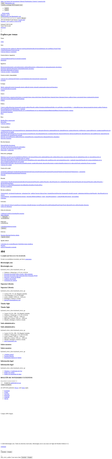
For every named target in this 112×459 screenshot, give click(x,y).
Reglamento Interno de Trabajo (12, 357)
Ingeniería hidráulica (6, 68)
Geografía (13, 89)
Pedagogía (3, 163)
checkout (3, 27)
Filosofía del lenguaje (82, 182)
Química (16, 70)
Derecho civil (77, 130)
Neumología (48, 171)
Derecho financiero (59, 133)
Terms (23, 388)
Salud (60, 163)
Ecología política (24, 87)
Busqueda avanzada (10, 247)
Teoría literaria (67, 205)
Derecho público (15, 137)
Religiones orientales (12, 110)
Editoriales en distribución (5, 217)
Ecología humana (14, 87)
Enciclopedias (13, 213)
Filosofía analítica (39, 182)
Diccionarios (20, 213)
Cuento (15, 205)
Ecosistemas (41, 87)
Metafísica (26, 185)
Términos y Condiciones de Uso (13, 371)
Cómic (2, 50)
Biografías (3, 122)
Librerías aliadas (14, 235)
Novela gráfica (75, 205)
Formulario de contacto (10, 280)
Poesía (8, 163)
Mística (57, 110)
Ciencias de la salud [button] (6, 165)
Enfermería (20, 171)
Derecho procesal (5, 137)
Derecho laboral (81, 133)
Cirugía (15, 171)
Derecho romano (33, 137)
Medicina (34, 196)
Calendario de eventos (7, 244)
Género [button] (3, 90)
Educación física (16, 160)
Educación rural (46, 160)
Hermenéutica (9, 183)
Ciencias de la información (8, 79)
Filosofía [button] (3, 175)
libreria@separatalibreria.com (12, 300)
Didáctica (20, 157)
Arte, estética (31, 193)
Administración (27, 79)
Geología (17, 58)
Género (3, 196)
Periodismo (21, 99)
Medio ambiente (5, 87)
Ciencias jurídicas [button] (5, 123)
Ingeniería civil (34, 67)
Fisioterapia (41, 171)
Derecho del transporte (14, 130)
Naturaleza (55, 87)
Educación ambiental (41, 157)
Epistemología (17, 182)
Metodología (14, 99)
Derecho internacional (70, 133)
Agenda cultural (5, 237)
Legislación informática (18, 147)
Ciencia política (5, 107)
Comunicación (41, 1)
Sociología (96, 97)
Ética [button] (2, 113)
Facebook (7, 391)
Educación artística (52, 157)
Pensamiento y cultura (55, 196)
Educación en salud (12, 158)
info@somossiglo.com (10, 341)
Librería (34, 1)
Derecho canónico (69, 130)
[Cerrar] (1, 450)
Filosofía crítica (48, 182)
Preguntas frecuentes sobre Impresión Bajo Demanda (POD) (21, 275)
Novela (48, 205)
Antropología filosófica (7, 182)
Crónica (11, 205)
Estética (33, 48)
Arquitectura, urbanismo (21, 193)
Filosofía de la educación (87, 160)
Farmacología (34, 171)
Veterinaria (23, 173)
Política (7, 145)
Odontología (67, 171)
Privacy (17, 388)
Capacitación (14, 157)
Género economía (22, 97)
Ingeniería (18, 196)
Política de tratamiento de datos (12, 374)
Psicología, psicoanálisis (72, 196)
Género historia (50, 97)
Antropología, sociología (7, 193)
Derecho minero (100, 133)
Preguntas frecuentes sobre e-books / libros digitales (18, 274)
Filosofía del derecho (6, 147)
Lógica (21, 185)
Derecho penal (9, 135)
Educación (89, 193)
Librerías (3, 228)
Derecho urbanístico (53, 137)
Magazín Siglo (17, 244)
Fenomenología (30, 182)
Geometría (23, 58)
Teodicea (37, 185)
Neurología (55, 171)
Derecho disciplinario (37, 133)
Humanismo (16, 185)
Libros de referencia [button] (6, 206)
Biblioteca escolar (5, 157)
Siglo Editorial (5, 215)
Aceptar (10, 452)
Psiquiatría (14, 173)
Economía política (25, 107)
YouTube (6, 394)
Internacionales (12, 226)
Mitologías (52, 110)
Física (13, 58)
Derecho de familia (9, 132)
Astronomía (4, 58)
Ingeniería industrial (17, 68)
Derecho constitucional (97, 130)
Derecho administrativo (26, 130)
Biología (9, 58)
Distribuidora (28, 1)
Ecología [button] (3, 80)
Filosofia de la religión (24, 110)
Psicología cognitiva (31, 163)
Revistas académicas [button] (6, 186)
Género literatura (59, 97)
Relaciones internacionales (84, 107)
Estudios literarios (84, 205)
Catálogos (18, 48)
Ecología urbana (33, 87)
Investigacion (48, 87)
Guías (7, 213)
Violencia (104, 107)
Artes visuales (48, 193)
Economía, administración (79, 193)
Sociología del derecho (7, 148)
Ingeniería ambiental (24, 67)
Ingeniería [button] (3, 60)
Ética (41, 185)
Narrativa (43, 205)
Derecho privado (17, 135)
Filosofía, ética (96, 193)
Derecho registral (24, 137)
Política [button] (3, 100)
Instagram (7, 395)
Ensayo (19, 205)
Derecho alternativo (38, 130)
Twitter (6, 392)
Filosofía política (34, 107)
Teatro (55, 48)
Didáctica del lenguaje (29, 157)
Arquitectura (4, 48)
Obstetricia (61, 171)
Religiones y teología (19, 109)
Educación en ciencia (87, 157)
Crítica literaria (5, 205)
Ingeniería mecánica (28, 68)
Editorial (22, 1)
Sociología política (97, 107)
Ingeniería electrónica (56, 67)
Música (52, 48)
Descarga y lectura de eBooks (12, 277)
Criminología (4, 130)
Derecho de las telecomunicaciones (21, 133)
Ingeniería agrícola (13, 67)
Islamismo (3, 110)
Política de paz (55, 107)
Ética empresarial (10, 120)
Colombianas (4, 226)
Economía (3, 89)
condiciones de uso (15, 383)
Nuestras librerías (5, 235)
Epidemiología (27, 171)
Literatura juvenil (35, 205)
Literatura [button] (3, 198)
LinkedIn (6, 397)
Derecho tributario (43, 137)
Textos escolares (91, 163)
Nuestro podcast (3, 246)
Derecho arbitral (59, 130)
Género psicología (78, 97)
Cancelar (3, 452)
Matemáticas (10, 70)
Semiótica (32, 185)
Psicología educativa (42, 163)
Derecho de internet (6, 133)
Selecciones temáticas (27, 244)
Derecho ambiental (49, 130)
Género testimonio (88, 97)
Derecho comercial (86, 130)
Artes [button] (2, 41)
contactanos (28, 259)
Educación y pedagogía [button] (7, 150)
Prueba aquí (21, 20)
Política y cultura (72, 107)
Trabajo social (19, 79)
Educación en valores (23, 158)
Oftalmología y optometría (78, 171)
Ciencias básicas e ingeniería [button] (8, 52)
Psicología (10, 109)
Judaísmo (46, 110)
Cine (22, 48)
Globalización (43, 107)
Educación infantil (26, 160)
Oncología (3, 173)
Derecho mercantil (90, 133)
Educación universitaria (56, 160)
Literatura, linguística (26, 196)
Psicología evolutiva (53, 163)
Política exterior (63, 107)
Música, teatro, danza (43, 196)
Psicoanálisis (4, 109)
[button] (5, 13)
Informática (4, 70)
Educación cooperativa (63, 157)
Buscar (23, 18)
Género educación (32, 97)
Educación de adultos (76, 157)
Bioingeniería (4, 67)
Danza (25, 48)
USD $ (6, 8)
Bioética (3, 120)
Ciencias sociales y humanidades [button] (10, 72)
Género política (68, 97)
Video (59, 48)
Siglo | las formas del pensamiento (10, 1)
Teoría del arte (15, 50)
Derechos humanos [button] (6, 138)
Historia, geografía (10, 196)
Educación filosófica (6, 160)
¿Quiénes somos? (9, 354)
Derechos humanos (14, 107)
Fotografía (38, 48)
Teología (61, 110)
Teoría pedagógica (82, 163)
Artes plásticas (12, 48)
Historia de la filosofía (7, 185)
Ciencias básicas (39, 193)
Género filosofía (41, 97)
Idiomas (8, 161)
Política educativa (15, 163)
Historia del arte (45, 48)
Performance (7, 50)
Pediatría (8, 173)
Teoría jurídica (17, 148)
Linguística (8, 99)
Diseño (29, 48)
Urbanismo (10, 112)
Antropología (35, 79)
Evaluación (77, 160)
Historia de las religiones (37, 110)
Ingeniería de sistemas (44, 67)
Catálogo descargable (10, 279)
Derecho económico (48, 133)
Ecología (69, 193)
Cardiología (9, 171)
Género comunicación (11, 97)
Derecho (3, 97)
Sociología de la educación (69, 163)
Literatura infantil (26, 205)
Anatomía (3, 171)
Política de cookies (9, 372)
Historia (3, 99)
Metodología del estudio (17, 161)
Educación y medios (68, 160)
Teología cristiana (68, 110)
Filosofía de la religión (58, 182)
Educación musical (36, 160)
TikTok (6, 398)
